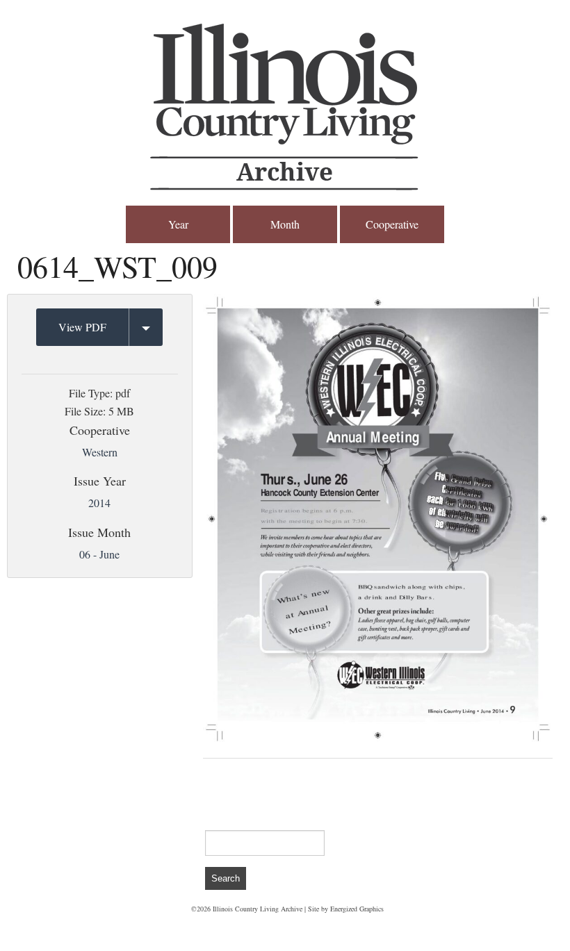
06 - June (99, 554)
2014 (99, 502)
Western (99, 452)
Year (178, 224)
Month (285, 224)
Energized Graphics (357, 908)
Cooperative (392, 224)
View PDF (82, 327)
